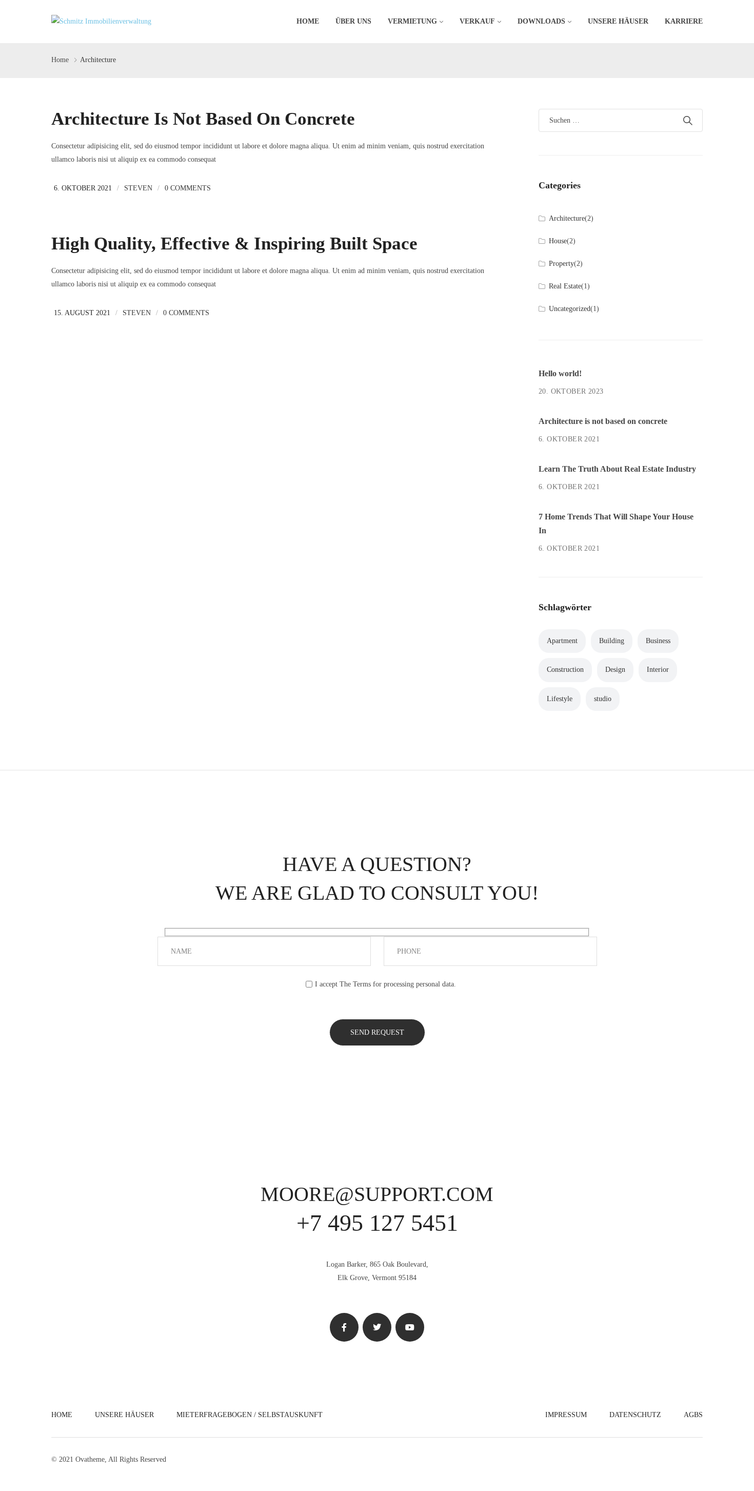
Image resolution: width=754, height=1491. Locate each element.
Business (658, 641)
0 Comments (188, 188)
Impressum (566, 1415)
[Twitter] (377, 1327)
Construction (565, 669)
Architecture (567, 218)
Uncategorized (569, 309)
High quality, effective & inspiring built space (234, 244)
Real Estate (565, 286)
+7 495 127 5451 (377, 1223)
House (558, 241)
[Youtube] (409, 1327)
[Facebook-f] (344, 1327)
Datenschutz (635, 1415)
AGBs (693, 1415)
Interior (658, 669)
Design (615, 669)
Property (561, 263)
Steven (138, 188)
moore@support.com (377, 1194)
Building (611, 641)
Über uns (353, 21)
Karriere (684, 21)
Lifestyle (559, 699)
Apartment (562, 641)
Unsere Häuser (618, 21)
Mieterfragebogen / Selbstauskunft (249, 1415)
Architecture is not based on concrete (203, 119)
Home (307, 21)
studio (602, 699)
